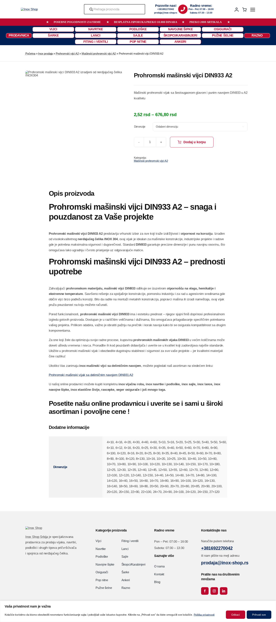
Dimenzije (139, 126)
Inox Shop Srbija (36, 537)
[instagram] (214, 591)
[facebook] (205, 591)
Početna (30, 53)
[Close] (272, 604)
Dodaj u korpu (194, 142)
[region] (138, 611)
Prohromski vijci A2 (67, 53)
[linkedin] (223, 591)
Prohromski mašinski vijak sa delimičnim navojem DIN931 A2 (91, 375)
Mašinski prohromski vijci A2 (99, 53)
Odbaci (235, 614)
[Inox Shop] (29, 9)
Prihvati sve (259, 614)
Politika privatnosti (204, 614)
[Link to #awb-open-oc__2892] (252, 9)
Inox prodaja (45, 53)
